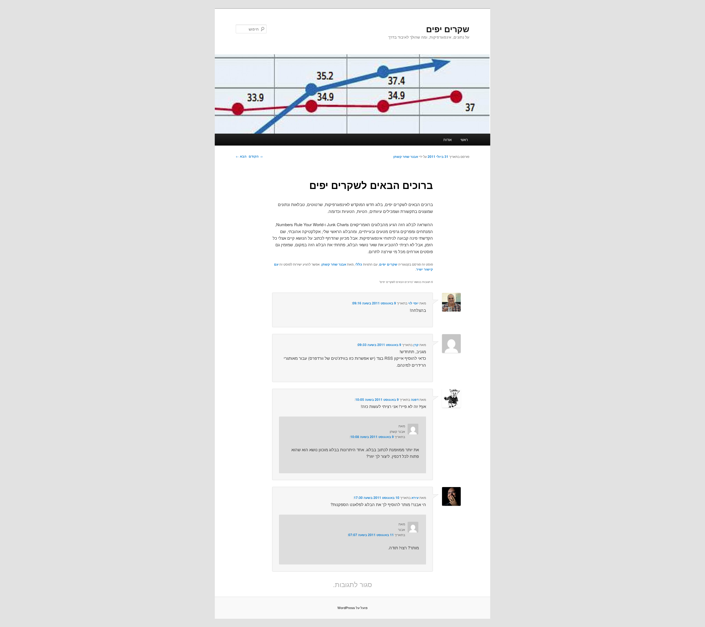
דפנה (415, 399)
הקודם (256, 156)
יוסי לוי (413, 303)
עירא (415, 497)
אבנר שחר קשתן (405, 156)
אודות (447, 139)
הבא (241, 156)
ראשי (464, 139)
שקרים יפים (447, 29)
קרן (416, 344)
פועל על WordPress (352, 607)
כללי (358, 264)
